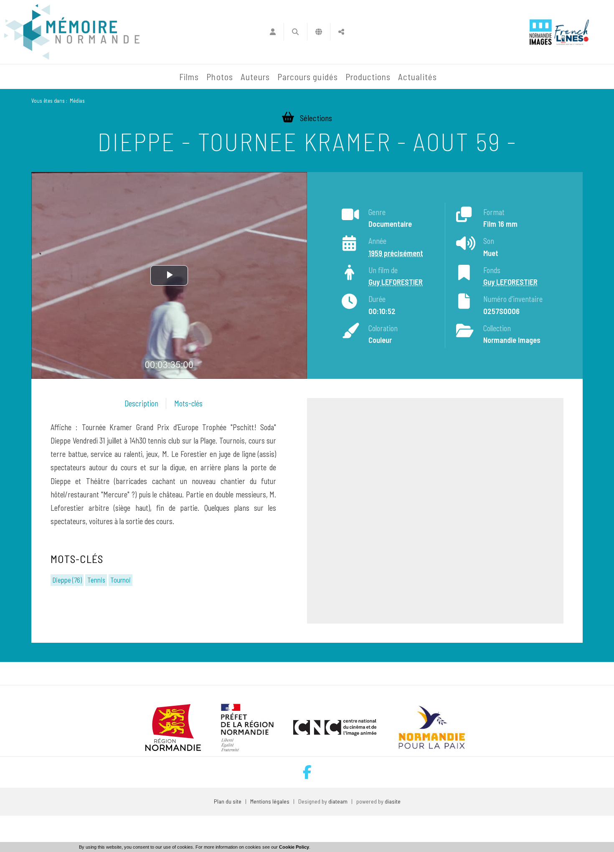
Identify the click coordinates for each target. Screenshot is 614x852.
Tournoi (120, 580)
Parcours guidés (307, 76)
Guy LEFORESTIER (395, 282)
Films (189, 76)
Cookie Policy (294, 846)
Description (141, 403)
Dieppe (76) (67, 580)
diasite (393, 801)
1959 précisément (395, 253)
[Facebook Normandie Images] (307, 772)
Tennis (96, 580)
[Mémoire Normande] (85, 76)
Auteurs (255, 76)
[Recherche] (295, 32)
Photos (219, 76)
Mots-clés (188, 403)
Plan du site (227, 801)
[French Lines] (571, 32)
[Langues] (318, 32)
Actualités (417, 76)
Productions (368, 76)
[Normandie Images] (541, 32)
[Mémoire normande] (72, 32)
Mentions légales (269, 801)
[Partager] (341, 32)
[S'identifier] (272, 32)
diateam (338, 801)
